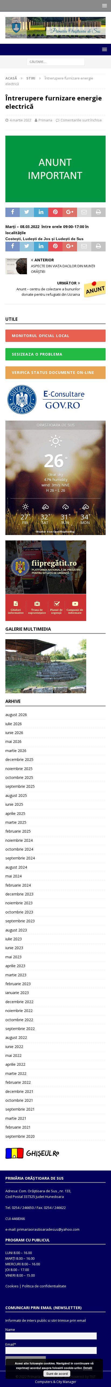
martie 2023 (15, 974)
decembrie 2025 (19, 759)
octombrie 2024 (19, 849)
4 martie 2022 (20, 120)
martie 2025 (15, 822)
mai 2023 (13, 956)
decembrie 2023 (19, 894)
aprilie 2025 (15, 813)
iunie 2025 (14, 804)
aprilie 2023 (15, 965)
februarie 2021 (18, 1127)
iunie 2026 (14, 732)
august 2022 (16, 1037)
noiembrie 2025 (19, 768)
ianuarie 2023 (17, 992)
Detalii (87, 1368)
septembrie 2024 (20, 858)
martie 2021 (15, 1118)
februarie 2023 (18, 983)
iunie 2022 (14, 1046)
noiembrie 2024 (19, 840)
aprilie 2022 (15, 1064)
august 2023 (16, 930)
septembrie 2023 (20, 920)
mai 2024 (13, 876)
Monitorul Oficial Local (41, 335)
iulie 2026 (13, 723)
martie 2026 (15, 750)
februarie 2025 (18, 831)
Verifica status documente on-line (53, 372)
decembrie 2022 (19, 1001)
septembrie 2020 (20, 1136)
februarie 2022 (18, 1082)
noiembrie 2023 (19, 902)
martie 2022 (15, 1073)
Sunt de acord (57, 1373)
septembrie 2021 (20, 1109)
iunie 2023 (14, 947)
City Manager (66, 1381)
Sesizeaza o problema (37, 354)
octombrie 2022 (19, 1019)
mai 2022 (13, 1055)
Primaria (45, 120)
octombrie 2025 (19, 777)
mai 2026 (13, 741)
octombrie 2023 (19, 912)
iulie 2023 (13, 938)
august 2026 (16, 714)
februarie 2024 (18, 885)
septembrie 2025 (20, 786)
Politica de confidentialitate (44, 1286)
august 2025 (16, 795)
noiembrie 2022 (19, 1010)
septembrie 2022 (20, 1028)
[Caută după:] (56, 61)
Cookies (12, 1286)
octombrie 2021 (19, 1100)
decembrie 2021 (19, 1091)
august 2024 (16, 867)
